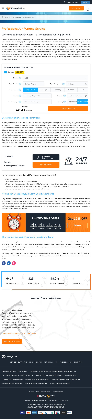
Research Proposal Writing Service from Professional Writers (56, 375)
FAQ (71, 362)
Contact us (78, 362)
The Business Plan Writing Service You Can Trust (17, 375)
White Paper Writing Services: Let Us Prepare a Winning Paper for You (53, 371)
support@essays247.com (14, 166)
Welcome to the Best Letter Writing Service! (66, 379)
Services (13, 362)
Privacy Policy (43, 400)
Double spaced (82, 101)
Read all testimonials (11, 341)
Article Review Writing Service (12, 383)
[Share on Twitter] (9, 263)
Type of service (13, 84)
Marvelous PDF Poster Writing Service (14, 371)
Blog (56, 362)
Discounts (38, 362)
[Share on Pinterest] (14, 263)
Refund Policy (53, 400)
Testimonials (48, 362)
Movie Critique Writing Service (60, 383)
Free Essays (64, 362)
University (57, 90)
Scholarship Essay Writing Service (36, 383)
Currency (15, 78)
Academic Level (13, 90)
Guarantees (22, 362)
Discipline (60, 96)
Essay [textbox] (72, 84)
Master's (71, 90)
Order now (76, 8)
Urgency (15, 96)
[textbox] (79, 96)
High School (30, 90)
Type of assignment (56, 84)
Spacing (60, 101)
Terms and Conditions (31, 400)
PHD (82, 90)
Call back (85, 2)
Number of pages (13, 101)
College (44, 90)
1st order (15, 72)
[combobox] (77, 83)
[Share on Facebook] (4, 263)
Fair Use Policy (63, 400)
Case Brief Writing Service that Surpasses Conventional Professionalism (25, 379)
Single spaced (72, 101)
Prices (30, 362)
